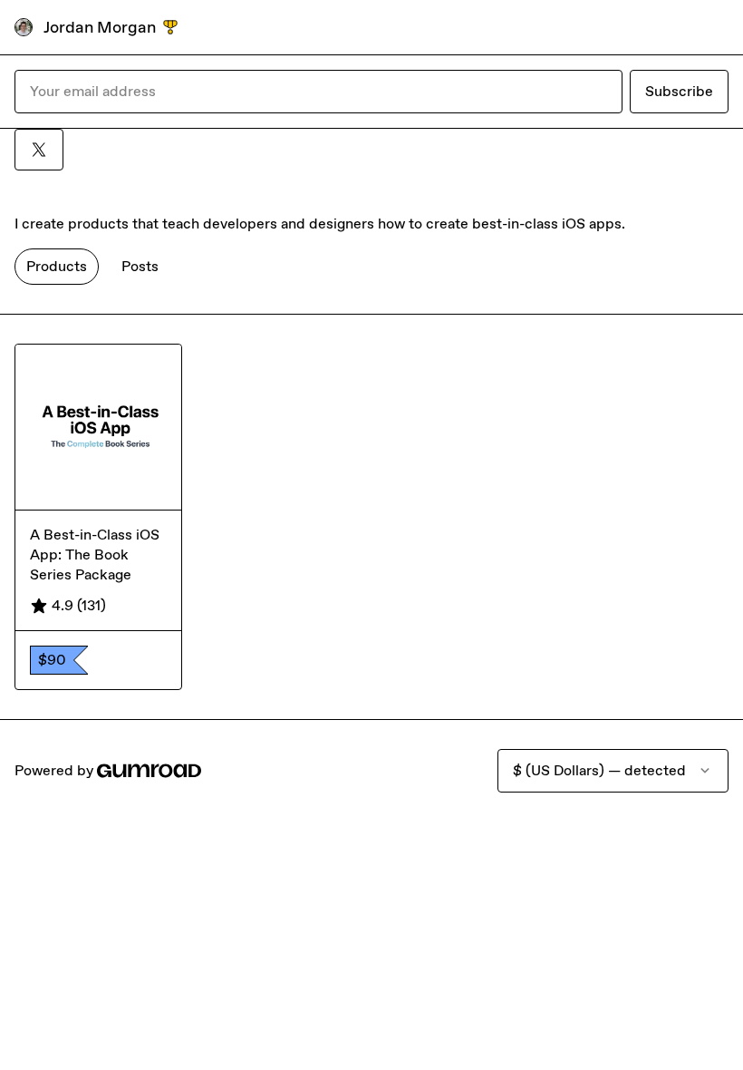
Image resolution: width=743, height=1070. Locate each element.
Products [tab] (56, 266)
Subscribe (679, 91)
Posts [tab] (140, 266)
